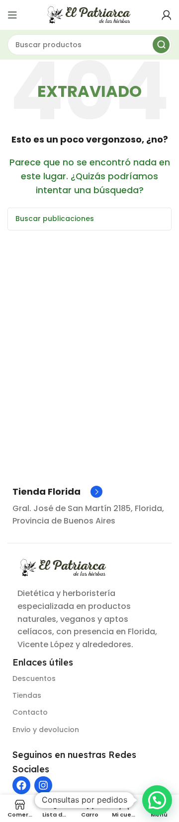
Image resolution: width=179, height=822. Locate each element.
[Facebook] (21, 785)
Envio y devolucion (45, 730)
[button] (157, 800)
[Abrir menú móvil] (12, 15)
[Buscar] (161, 44)
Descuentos (34, 678)
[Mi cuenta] (167, 15)
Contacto (30, 712)
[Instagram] (43, 785)
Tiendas (26, 695)
